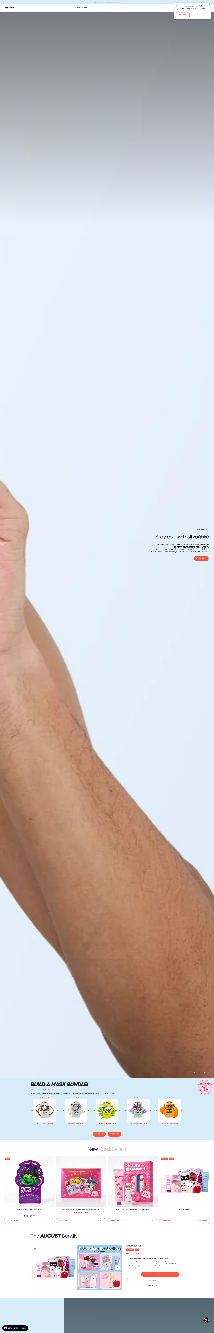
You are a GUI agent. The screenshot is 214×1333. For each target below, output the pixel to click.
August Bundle (133, 1246)
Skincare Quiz (68, 7)
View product (152, 1285)
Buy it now (152, 1280)
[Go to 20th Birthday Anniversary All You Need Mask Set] (81, 1181)
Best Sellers (30, 7)
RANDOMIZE (99, 1134)
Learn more (182, 15)
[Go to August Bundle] (184, 1181)
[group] (53, 1267)
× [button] (209, 4)
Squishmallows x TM (45, 7)
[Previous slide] (5, 544)
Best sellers (113, 1149)
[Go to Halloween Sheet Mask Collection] (29, 1181)
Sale (58, 7)
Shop (20, 7)
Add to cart (160, 1274)
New (92, 1149)
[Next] (208, 1141)
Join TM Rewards (81, 7)
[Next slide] (209, 544)
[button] (206, 1320)
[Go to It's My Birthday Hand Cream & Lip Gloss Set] (133, 1181)
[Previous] (204, 1141)
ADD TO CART (114, 1134)
